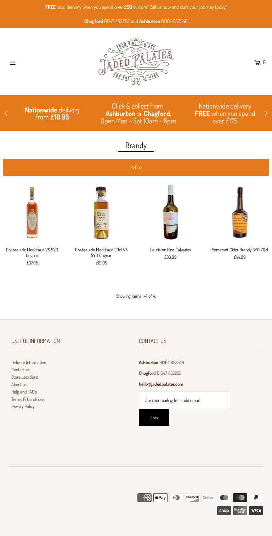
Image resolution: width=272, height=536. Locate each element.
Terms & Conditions (28, 399)
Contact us (20, 369)
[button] (136, 167)
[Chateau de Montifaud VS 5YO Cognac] (32, 212)
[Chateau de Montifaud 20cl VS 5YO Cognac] (101, 212)
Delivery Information (28, 362)
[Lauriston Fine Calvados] (170, 212)
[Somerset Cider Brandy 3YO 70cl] (240, 212)
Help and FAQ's (24, 392)
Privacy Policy (22, 406)
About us (19, 384)
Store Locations (24, 377)
